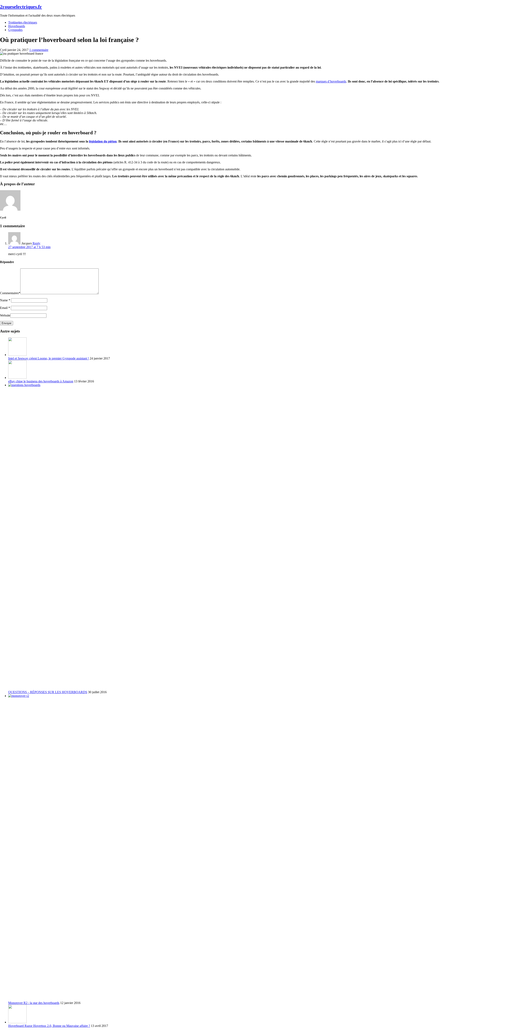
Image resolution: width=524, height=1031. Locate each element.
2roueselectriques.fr (21, 6)
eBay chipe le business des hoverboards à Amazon (40, 381)
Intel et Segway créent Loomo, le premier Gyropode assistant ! (48, 358)
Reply (36, 243)
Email (5, 308)
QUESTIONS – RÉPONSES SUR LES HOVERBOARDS (47, 692)
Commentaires (10, 293)
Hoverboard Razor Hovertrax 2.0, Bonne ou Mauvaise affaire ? (49, 1026)
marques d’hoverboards (331, 81)
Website (5, 315)
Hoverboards (16, 26)
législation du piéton (103, 141)
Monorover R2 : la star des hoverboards (33, 1003)
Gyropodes (15, 30)
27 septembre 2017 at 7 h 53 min (29, 247)
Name (5, 300)
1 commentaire (38, 50)
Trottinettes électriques (22, 22)
